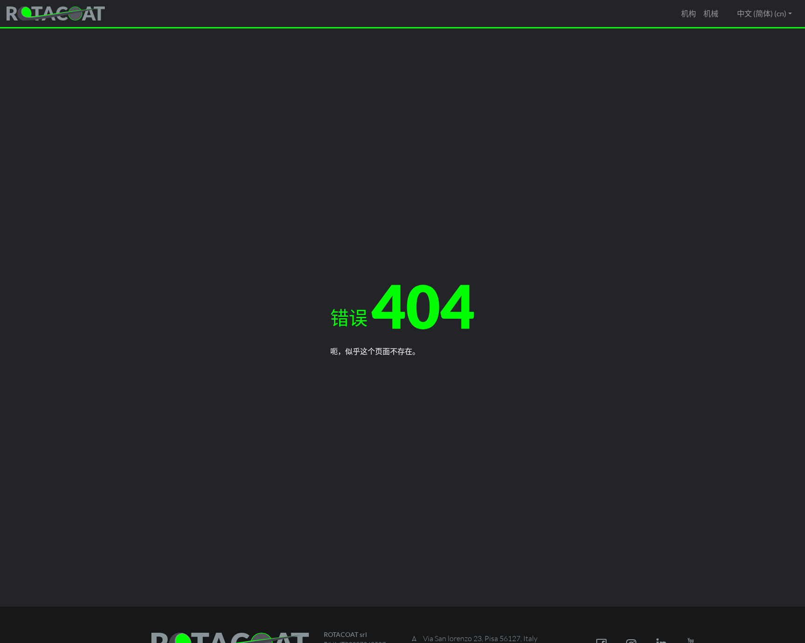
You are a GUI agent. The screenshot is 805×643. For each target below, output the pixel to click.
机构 (688, 13)
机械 (710, 13)
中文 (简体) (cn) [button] (761, 13)
